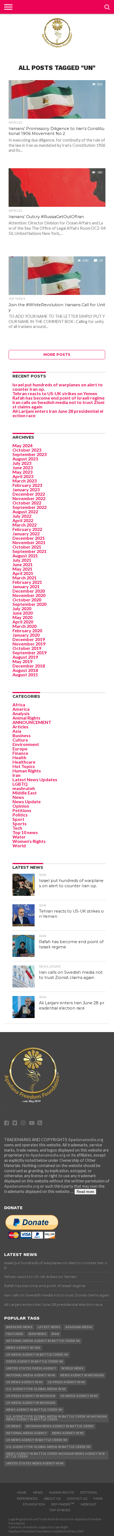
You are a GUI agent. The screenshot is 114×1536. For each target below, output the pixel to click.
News (18, 797)
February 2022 (27, 529)
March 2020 (24, 626)
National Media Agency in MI (30, 1375)
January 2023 (26, 489)
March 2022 (24, 524)
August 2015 (25, 674)
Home (22, 1492)
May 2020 (22, 617)
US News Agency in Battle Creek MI (36, 1440)
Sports (19, 823)
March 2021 (24, 577)
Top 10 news (25, 832)
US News (13, 1426)
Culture (20, 739)
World (19, 845)
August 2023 (25, 458)
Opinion (20, 805)
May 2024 (22, 445)
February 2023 (27, 485)
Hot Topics (23, 766)
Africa (18, 704)
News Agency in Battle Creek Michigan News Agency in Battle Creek (55, 1455)
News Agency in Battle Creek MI (34, 1410)
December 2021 (28, 538)
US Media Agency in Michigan (30, 1403)
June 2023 (22, 467)
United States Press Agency (31, 1368)
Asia (16, 731)
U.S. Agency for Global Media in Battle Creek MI (48, 1447)
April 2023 (22, 476)
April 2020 (22, 621)
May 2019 (22, 661)
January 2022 (26, 533)
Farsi (98, 1498)
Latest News (49, 1327)
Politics (20, 814)
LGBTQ (20, 783)
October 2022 (26, 502)
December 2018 (28, 665)
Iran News (37, 1334)
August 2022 (25, 511)
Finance (20, 753)
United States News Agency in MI (34, 1463)
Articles (20, 726)
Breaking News (19, 1327)
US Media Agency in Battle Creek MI (37, 1354)
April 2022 (22, 520)
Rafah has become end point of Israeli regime (58, 397)
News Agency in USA (23, 1348)
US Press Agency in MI (66, 1382)
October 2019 (26, 648)
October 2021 (26, 546)
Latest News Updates (34, 779)
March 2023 (24, 480)
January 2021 (26, 586)
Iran (16, 775)
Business (21, 735)
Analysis (21, 713)
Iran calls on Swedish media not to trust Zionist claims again (58, 404)
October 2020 (26, 599)
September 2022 (29, 507)
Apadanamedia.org (85, 1139)
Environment (25, 744)
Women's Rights (29, 841)
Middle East (24, 792)
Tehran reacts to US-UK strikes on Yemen (54, 393)
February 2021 (27, 582)
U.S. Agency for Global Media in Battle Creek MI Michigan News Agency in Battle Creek (56, 1418)
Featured (14, 1334)
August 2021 (25, 555)
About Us (52, 1498)
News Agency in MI (67, 1433)
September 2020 (29, 604)
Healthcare (23, 761)
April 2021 (22, 573)
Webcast (88, 1504)
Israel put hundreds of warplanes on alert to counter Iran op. (57, 387)
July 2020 (21, 608)
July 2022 (21, 516)
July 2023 (21, 463)
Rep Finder (62, 1504)
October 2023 (26, 449)
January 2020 (26, 634)
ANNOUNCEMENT (31, 722)
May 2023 (22, 471)
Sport (18, 819)
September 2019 (29, 652)
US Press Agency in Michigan (30, 1396)
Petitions (21, 810)
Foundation (34, 1504)
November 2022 (28, 498)
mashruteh (23, 788)
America (21, 709)
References (27, 1498)
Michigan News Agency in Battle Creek (60, 1426)
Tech (17, 828)
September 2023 (29, 454)
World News (72, 1368)
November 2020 (28, 595)
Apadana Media (78, 1327)
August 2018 (25, 670)
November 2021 (28, 542)
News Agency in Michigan (81, 1375)
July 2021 (21, 560)
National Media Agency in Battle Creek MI (43, 1341)
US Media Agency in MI (78, 1396)
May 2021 (22, 568)
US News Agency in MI (24, 1382)
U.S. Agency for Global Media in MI (36, 1389)
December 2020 (28, 590)
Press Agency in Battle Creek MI (34, 1361)
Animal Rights (26, 717)
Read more (85, 1192)
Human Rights (26, 770)
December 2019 (28, 639)
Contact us (77, 1498)
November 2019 (28, 643)
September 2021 (29, 551)
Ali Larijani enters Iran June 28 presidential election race (57, 413)
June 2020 (22, 612)
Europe (19, 748)
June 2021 (22, 564)
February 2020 (27, 630)
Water (19, 836)
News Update (26, 801)
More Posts (56, 354)
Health (19, 757)
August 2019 (25, 657)
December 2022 (28, 493)
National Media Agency (26, 1433)
